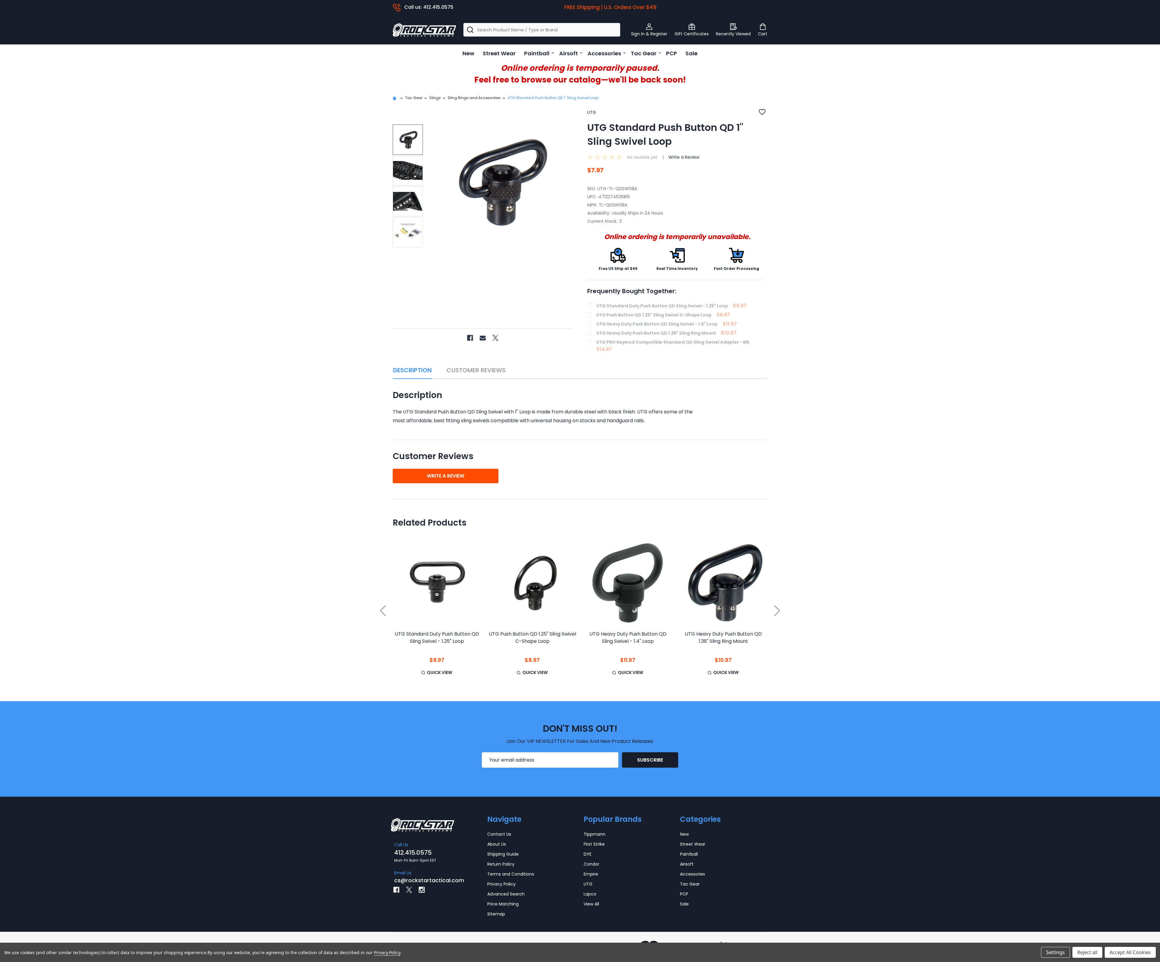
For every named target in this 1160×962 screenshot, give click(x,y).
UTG (588, 884)
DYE (587, 854)
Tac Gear (643, 53)
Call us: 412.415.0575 (428, 7)
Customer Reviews (476, 370)
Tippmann (594, 834)
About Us (496, 844)
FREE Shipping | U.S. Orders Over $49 (610, 7)
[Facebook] (470, 337)
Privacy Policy (501, 884)
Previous (383, 611)
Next (777, 611)
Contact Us (499, 834)
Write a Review (684, 157)
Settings (1055, 952)
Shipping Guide (503, 854)
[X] (495, 337)
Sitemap (496, 914)
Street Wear (499, 53)
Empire (591, 874)
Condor (591, 864)
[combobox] (541, 30)
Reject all (1087, 952)
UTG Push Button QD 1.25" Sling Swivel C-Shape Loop (532, 637)
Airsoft (568, 53)
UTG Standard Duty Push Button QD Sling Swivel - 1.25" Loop (437, 637)
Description (412, 370)
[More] (552, 52)
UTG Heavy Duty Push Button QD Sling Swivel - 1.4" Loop (627, 637)
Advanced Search (506, 894)
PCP (671, 53)
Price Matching (503, 904)
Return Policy (500, 864)
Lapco (590, 894)
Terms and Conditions (510, 874)
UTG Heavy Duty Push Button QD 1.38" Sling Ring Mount (723, 637)
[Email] (482, 337)
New (468, 53)
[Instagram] (421, 889)
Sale (691, 53)
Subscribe (650, 759)
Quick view (439, 672)
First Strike (594, 844)
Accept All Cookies (1130, 952)
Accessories (604, 53)
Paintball (536, 53)
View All (591, 904)
